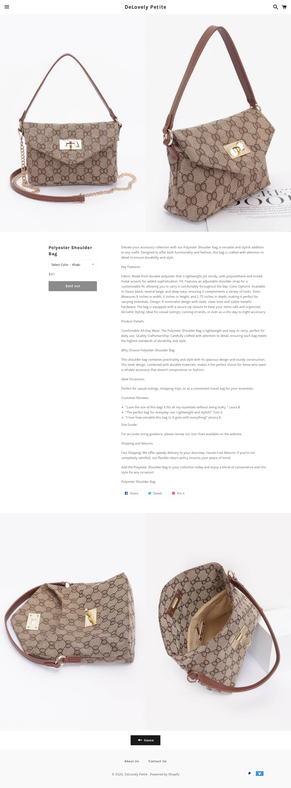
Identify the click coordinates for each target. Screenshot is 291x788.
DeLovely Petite (146, 7)
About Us (131, 761)
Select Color (60, 264)
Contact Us (157, 761)
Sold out (72, 286)
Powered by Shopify (164, 774)
